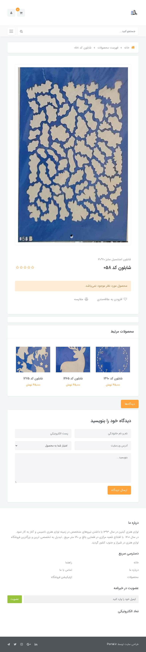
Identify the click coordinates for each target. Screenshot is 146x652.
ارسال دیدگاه (119, 490)
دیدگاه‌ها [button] (130, 404)
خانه (136, 562)
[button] (21, 13)
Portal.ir (112, 644)
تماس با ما (65, 570)
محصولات (133, 577)
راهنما (68, 562)
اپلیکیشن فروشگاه (61, 577)
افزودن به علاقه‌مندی (110, 299)
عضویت (14, 599)
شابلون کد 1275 (33, 378)
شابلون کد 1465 (73, 378)
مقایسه (79, 299)
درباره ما (134, 570)
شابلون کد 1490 (113, 378)
